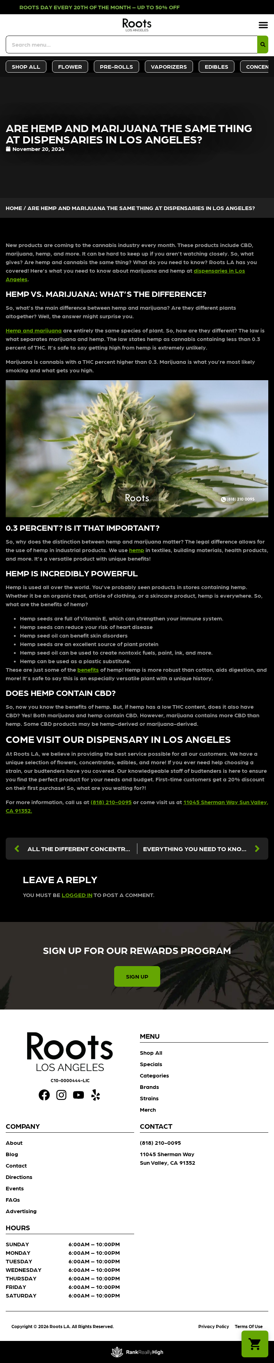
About (14, 1142)
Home (14, 207)
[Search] (262, 44)
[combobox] (131, 44)
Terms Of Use (249, 1326)
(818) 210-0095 (111, 801)
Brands (149, 1086)
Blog (12, 1153)
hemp (136, 549)
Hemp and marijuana (34, 330)
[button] (263, 25)
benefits (88, 669)
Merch (148, 1109)
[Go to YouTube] (78, 1095)
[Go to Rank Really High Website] (137, 1352)
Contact (16, 1165)
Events (15, 1188)
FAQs (13, 1199)
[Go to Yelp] (95, 1095)
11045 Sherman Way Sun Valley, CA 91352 (167, 1158)
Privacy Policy (213, 1326)
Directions (19, 1176)
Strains (149, 1098)
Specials (151, 1063)
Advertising (21, 1210)
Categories (154, 1075)
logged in (77, 894)
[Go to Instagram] (61, 1095)
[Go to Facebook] (44, 1095)
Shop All (151, 1052)
